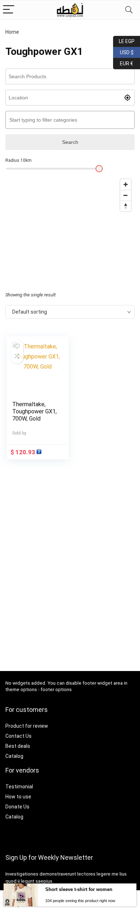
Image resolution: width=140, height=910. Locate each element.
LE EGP (124, 40)
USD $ (123, 51)
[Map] (70, 229)
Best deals (17, 746)
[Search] (128, 9)
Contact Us (18, 736)
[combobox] (70, 120)
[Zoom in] (125, 184)
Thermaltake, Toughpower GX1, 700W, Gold (34, 411)
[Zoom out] (125, 195)
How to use (18, 796)
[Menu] (8, 9)
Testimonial (19, 786)
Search (70, 142)
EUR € (123, 62)
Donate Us (17, 807)
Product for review (26, 726)
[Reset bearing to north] (125, 206)
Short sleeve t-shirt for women (78, 889)
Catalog (14, 756)
